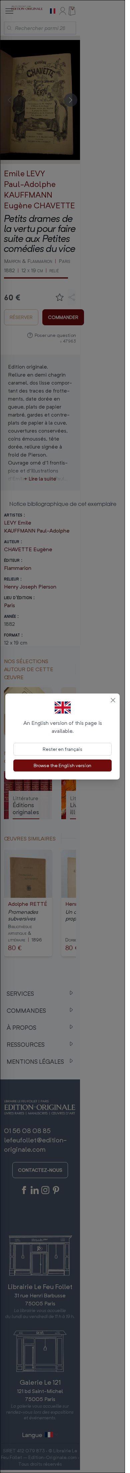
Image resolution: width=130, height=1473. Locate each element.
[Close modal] (113, 700)
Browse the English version (62, 765)
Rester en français (62, 749)
